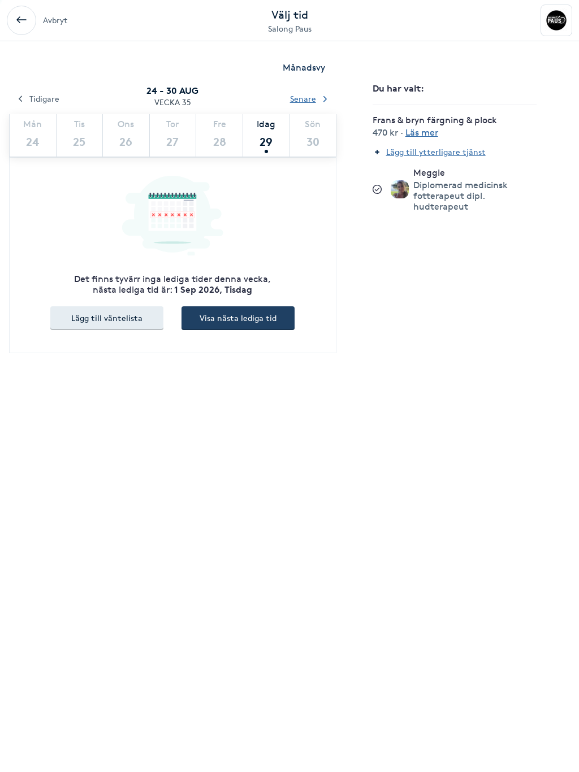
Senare (303, 98)
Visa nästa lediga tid (238, 318)
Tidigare (44, 98)
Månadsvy (304, 67)
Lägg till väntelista (106, 318)
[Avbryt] (21, 20)
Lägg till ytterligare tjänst (436, 152)
